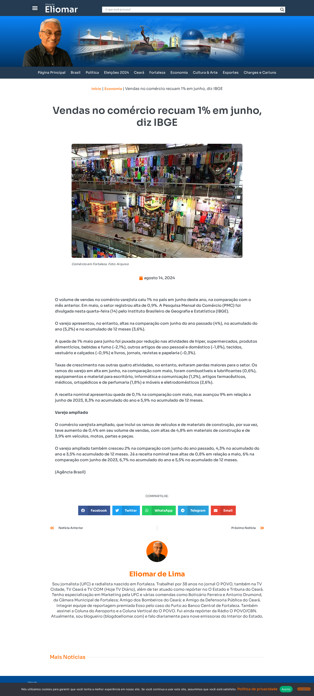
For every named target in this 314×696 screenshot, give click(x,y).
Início (96, 89)
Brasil (76, 72)
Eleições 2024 (116, 72)
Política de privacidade (257, 689)
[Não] (304, 689)
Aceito (286, 689)
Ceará (139, 72)
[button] (35, 8)
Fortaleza (157, 72)
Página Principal (52, 72)
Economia (179, 72)
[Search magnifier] (282, 10)
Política (92, 72)
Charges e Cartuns (260, 72)
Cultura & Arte (205, 72)
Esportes (231, 72)
